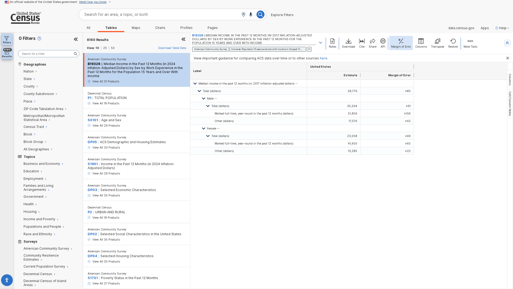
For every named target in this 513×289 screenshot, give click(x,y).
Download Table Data (172, 48)
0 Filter (27, 38)
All (88, 28)
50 (113, 48)
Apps (485, 28)
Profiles (186, 28)
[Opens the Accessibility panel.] (7, 281)
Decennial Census (99, 93)
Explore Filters (282, 15)
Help (503, 28)
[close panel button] (183, 40)
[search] (48, 53)
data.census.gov (461, 28)
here (323, 58)
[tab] (510, 79)
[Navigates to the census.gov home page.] (20, 22)
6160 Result (97, 40)
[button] (243, 15)
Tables (111, 28)
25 (105, 48)
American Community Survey (107, 59)
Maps (136, 28)
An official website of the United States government (43, 1)
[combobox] (172, 14)
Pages (213, 28)
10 (97, 48)
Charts (160, 28)
